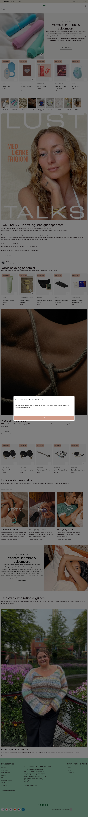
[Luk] (71, 399)
